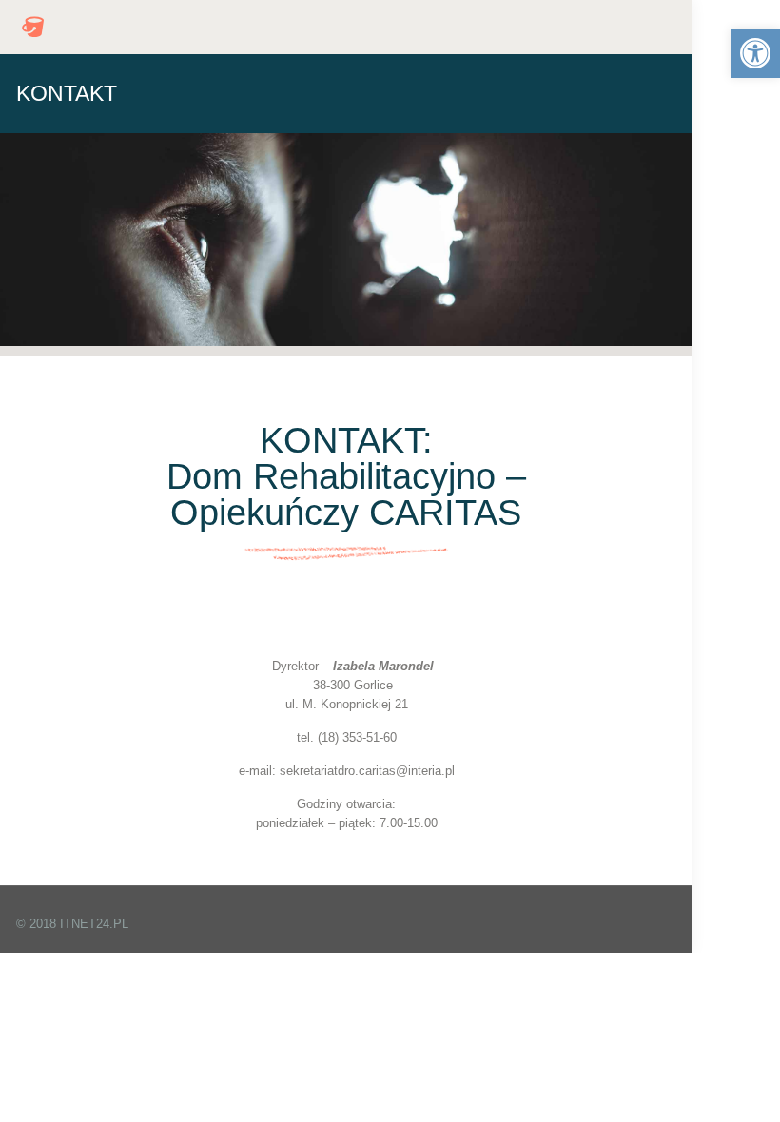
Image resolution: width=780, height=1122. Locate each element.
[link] (755, 53)
